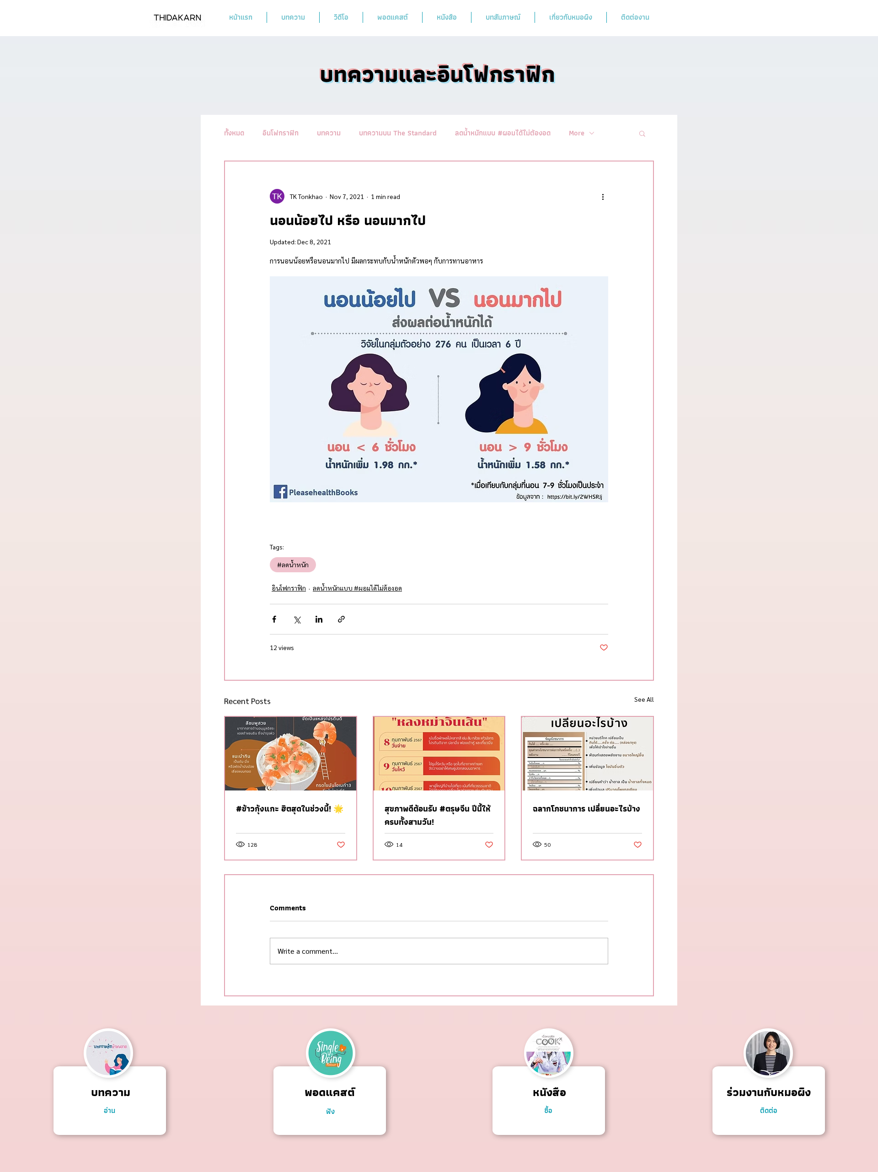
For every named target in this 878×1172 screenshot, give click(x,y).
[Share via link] (341, 619)
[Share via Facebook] (274, 619)
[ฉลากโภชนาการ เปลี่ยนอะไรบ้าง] (587, 753)
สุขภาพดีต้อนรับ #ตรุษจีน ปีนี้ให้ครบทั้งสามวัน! (438, 815)
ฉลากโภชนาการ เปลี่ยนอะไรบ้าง (586, 808)
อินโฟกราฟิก (280, 133)
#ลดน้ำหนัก (293, 564)
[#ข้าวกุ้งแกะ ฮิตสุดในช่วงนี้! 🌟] (290, 753)
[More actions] (602, 196)
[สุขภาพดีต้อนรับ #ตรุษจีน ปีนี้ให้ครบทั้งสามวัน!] (439, 753)
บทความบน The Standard (398, 133)
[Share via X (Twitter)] (296, 619)
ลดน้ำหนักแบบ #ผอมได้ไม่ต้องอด (503, 133)
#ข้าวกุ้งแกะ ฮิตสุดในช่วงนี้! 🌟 (289, 808)
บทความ (329, 133)
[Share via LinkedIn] (319, 619)
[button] (642, 133)
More (576, 133)
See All (644, 699)
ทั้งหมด (234, 133)
